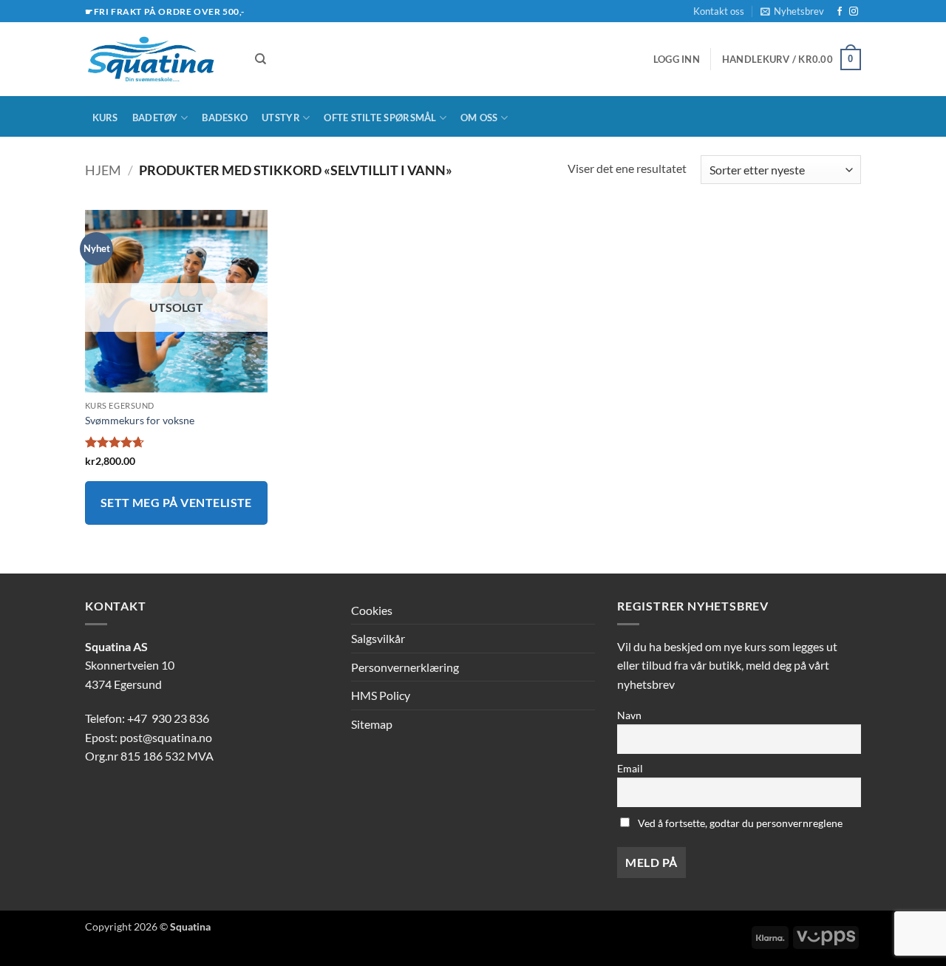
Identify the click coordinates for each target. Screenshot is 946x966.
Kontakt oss (718, 11)
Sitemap (371, 724)
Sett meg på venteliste (176, 502)
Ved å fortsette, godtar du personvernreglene (739, 823)
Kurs (105, 117)
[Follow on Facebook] (839, 12)
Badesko (225, 117)
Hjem (103, 170)
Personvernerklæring (405, 667)
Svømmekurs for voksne (139, 420)
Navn (629, 715)
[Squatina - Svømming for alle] (159, 59)
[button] (792, 11)
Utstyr (281, 117)
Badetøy (155, 117)
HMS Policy (380, 695)
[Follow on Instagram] (853, 12)
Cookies (371, 610)
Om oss (479, 117)
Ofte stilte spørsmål (380, 117)
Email (630, 768)
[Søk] (260, 59)
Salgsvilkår (378, 638)
